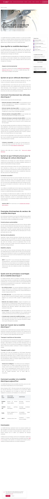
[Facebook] (5, 33)
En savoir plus (10, 493)
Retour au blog (4, 7)
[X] (3, 33)
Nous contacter (40, 62)
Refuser (12, 495)
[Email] (9, 33)
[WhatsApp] (7, 33)
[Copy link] (11, 33)
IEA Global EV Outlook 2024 (17, 145)
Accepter (8, 495)
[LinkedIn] (1, 33)
